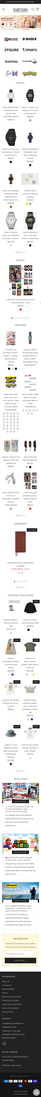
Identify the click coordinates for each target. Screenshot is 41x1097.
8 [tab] (28, 318)
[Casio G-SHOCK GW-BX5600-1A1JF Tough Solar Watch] (11, 137)
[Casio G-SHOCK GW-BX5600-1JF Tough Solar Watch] (30, 96)
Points (4, 993)
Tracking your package (11, 1004)
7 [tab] (26, 318)
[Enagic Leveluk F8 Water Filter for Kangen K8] (11, 445)
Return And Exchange (11, 997)
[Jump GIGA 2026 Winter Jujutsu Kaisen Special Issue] (20, 280)
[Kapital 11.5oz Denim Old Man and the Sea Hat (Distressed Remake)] (11, 733)
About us (6, 981)
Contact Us (6, 985)
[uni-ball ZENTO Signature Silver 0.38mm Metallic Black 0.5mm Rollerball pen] (30, 338)
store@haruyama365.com (13, 1023)
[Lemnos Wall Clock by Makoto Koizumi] (30, 179)
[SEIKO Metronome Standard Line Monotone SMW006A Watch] (11, 96)
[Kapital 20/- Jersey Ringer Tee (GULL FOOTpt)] (11, 688)
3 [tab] (20, 26)
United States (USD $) (19, 1076)
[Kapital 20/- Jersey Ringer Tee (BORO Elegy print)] (30, 733)
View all (19, 252)
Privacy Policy (8, 1012)
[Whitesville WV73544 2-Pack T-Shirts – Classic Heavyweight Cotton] (11, 338)
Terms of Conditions (10, 1008)
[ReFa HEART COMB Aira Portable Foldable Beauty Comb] (30, 383)
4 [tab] (22, 26)
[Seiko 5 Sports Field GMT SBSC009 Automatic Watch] (11, 221)
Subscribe (19, 960)
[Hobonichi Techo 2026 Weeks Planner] (20, 544)
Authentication (8, 989)
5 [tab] (25, 26)
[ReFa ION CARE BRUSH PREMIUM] (30, 445)
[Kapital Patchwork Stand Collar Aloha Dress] (11, 647)
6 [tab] (24, 318)
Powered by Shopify (20, 1091)
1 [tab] (15, 26)
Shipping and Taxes (10, 1000)
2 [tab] (18, 26)
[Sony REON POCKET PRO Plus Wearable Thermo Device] (11, 481)
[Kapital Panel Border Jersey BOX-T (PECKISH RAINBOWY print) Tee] (30, 688)
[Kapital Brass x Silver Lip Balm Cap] (11, 608)
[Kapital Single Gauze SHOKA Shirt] (30, 608)
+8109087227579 (9, 1027)
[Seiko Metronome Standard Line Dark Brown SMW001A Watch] (11, 179)
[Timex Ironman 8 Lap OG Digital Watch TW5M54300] (30, 221)
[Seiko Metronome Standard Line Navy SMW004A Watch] (30, 137)
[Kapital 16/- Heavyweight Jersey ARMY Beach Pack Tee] (30, 647)
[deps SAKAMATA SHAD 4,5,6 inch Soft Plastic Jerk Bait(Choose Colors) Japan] (11, 383)
